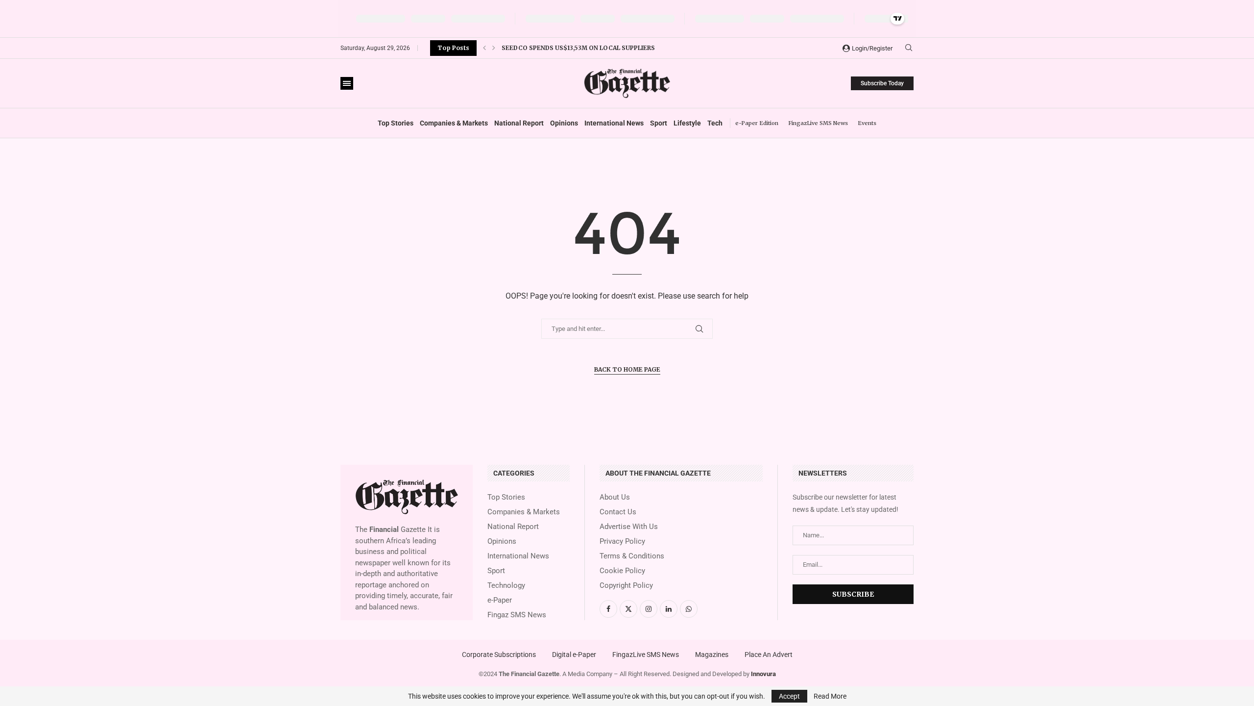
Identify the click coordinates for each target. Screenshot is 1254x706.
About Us (615, 497)
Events (867, 123)
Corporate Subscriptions (499, 654)
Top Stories (395, 123)
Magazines (711, 654)
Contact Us (618, 512)
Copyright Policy (626, 585)
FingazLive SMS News (818, 123)
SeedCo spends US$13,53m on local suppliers (578, 47)
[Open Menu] (346, 83)
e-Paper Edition (756, 123)
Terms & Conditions (632, 556)
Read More (830, 696)
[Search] (909, 48)
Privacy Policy (622, 541)
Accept (789, 696)
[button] (484, 48)
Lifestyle (687, 123)
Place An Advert (769, 654)
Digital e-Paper (574, 654)
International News (614, 123)
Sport (658, 123)
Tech (715, 123)
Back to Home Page (627, 369)
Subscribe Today (882, 83)
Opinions (564, 123)
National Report (519, 123)
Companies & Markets (454, 123)
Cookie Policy (622, 571)
